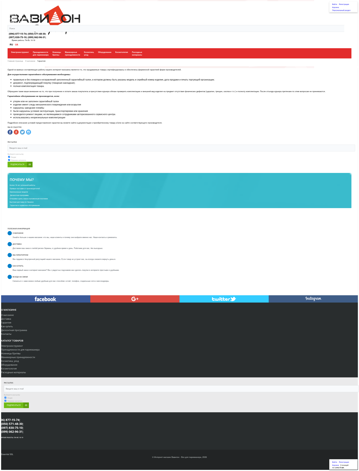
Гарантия (6, 322)
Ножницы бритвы (10, 353)
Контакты (6, 333)
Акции (13, 157)
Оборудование (9, 364)
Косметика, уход (10, 361)
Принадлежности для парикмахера (20, 349)
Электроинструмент (12, 345)
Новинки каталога (18, 160)
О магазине (7, 315)
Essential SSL (7, 454)
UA (16, 44)
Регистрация (344, 4)
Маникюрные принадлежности (18, 357)
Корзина (335, 7)
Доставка (6, 318)
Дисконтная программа (14, 330)
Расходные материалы (13, 372)
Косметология (9, 368)
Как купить (7, 326)
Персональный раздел (341, 10)
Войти (335, 4)
